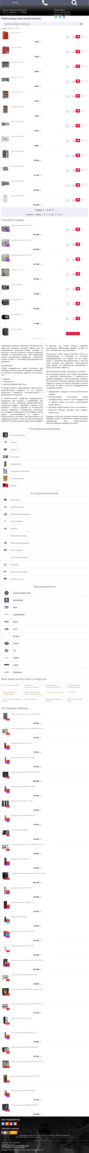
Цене (17, 28)
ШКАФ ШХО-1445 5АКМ (19, 917)
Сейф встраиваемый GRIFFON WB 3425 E (25, 1105)
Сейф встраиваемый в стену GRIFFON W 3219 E (27, 1004)
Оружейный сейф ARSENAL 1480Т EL (23, 1091)
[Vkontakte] (3, 1123)
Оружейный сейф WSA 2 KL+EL (21, 888)
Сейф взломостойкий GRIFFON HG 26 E (24, 975)
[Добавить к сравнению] (82, 36)
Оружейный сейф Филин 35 (20, 859)
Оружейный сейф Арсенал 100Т (22, 801)
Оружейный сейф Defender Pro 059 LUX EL (25, 1076)
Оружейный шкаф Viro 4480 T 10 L (22, 902)
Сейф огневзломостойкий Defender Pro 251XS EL (27, 960)
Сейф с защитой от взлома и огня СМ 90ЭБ (25, 714)
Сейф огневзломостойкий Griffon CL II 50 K (25, 772)
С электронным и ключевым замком (74, 686)
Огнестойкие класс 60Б (11, 685)
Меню (15, 3)
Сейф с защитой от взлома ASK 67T (23, 931)
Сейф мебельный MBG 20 (20, 830)
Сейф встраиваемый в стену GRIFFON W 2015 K (27, 844)
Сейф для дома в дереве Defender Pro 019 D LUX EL (28, 873)
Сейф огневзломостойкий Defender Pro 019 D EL (27, 1062)
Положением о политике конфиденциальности (56, 1137)
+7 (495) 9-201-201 (9, 14)
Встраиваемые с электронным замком (53, 686)
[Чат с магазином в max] (64, 18)
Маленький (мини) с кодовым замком (10, 693)
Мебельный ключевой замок (75, 699)
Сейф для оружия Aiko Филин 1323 (23, 757)
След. (51, 214)
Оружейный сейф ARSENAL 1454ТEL (23, 786)
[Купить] (78, 36)
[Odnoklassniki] (7, 1123)
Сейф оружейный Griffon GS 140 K (22, 946)
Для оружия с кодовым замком (53, 699)
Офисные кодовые (30, 699)
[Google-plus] (15, 1123)
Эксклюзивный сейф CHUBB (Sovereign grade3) (27, 989)
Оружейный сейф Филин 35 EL (21, 743)
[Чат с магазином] (56, 18)
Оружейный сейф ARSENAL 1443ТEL (23, 815)
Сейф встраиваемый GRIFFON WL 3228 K (24, 1047)
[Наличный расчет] (5, 1132)
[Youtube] (11, 1123)
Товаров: (4, 28)
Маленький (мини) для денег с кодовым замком (32, 693)
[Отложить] (86, 36)
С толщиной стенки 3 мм (54, 692)
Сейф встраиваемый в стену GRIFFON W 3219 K (27, 729)
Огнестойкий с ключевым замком (12, 699)
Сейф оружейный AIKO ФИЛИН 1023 (23, 1033)
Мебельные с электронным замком (31, 686)
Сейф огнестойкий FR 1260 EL (21, 1018)
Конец (59, 214)
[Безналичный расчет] (13, 1132)
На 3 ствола (72, 692)
